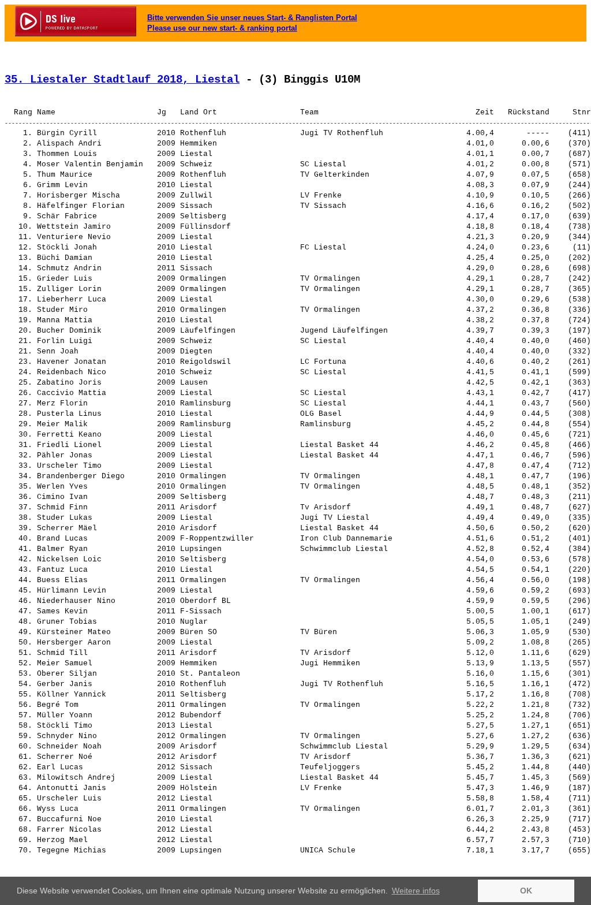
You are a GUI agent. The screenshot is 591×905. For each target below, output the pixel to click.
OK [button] (526, 890)
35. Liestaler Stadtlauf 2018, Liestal (122, 79)
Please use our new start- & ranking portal (222, 28)
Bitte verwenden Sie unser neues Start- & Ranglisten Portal (252, 17)
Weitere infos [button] (416, 890)
